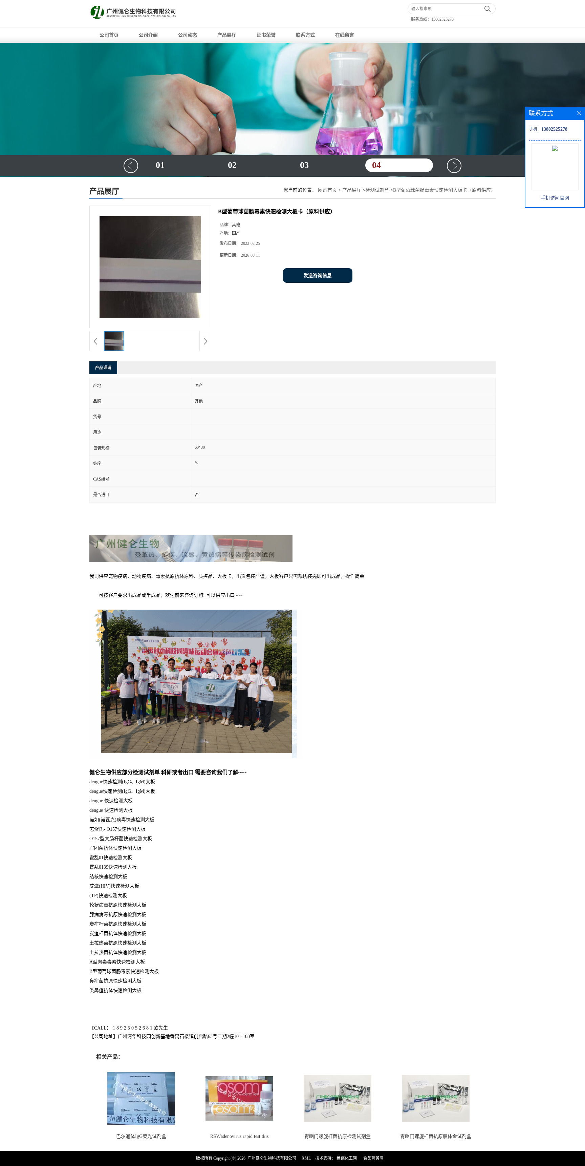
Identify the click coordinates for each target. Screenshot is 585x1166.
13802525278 (442, 19)
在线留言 (344, 35)
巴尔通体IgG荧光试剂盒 (141, 1136)
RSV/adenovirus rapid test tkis (239, 1136)
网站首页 (327, 190)
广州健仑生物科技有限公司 (271, 1158)
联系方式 (305, 35)
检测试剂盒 (377, 190)
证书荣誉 (266, 35)
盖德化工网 (347, 1158)
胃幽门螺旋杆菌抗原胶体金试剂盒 (435, 1136)
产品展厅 (226, 35)
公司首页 (109, 35)
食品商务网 (373, 1158)
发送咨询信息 (317, 275)
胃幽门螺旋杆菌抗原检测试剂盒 (337, 1136)
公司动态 (187, 35)
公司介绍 (148, 35)
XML (306, 1158)
